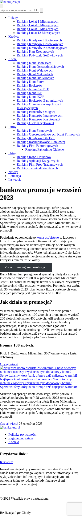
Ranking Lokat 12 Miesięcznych (38, 33)
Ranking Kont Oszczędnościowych (40, 66)
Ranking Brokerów (29, 85)
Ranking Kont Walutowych (35, 70)
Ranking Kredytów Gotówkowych (40, 44)
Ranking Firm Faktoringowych (37, 145)
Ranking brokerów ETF (33, 89)
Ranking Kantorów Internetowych (39, 115)
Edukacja (14, 176)
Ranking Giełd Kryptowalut (35, 123)
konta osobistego (48, 237)
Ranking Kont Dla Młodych (35, 78)
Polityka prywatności (22, 434)
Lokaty (13, 17)
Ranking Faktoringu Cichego (44, 149)
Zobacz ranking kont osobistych (26, 267)
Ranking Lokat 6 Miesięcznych (37, 29)
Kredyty (13, 36)
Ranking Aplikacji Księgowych (38, 160)
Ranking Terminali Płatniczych (37, 168)
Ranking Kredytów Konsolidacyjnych (42, 48)
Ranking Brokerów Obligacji (36, 112)
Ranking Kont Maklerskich (35, 74)
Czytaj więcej (9, 364)
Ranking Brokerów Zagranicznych (40, 100)
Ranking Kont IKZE (30, 96)
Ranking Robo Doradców (34, 157)
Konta (12, 59)
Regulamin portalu (20, 438)
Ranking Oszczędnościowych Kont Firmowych (48, 134)
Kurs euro (6, 462)
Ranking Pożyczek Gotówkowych (40, 55)
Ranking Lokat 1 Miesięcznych (37, 21)
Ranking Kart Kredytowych (35, 51)
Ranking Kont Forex (30, 81)
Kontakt (13, 442)
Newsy (13, 172)
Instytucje (14, 179)
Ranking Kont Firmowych (34, 130)
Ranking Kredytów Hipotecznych (39, 40)
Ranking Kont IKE (29, 93)
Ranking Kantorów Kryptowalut (38, 119)
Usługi (12, 153)
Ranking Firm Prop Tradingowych (40, 164)
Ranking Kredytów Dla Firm (36, 138)
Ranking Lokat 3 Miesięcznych (37, 25)
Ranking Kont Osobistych (34, 63)
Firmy (12, 127)
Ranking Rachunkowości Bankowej (41, 142)
